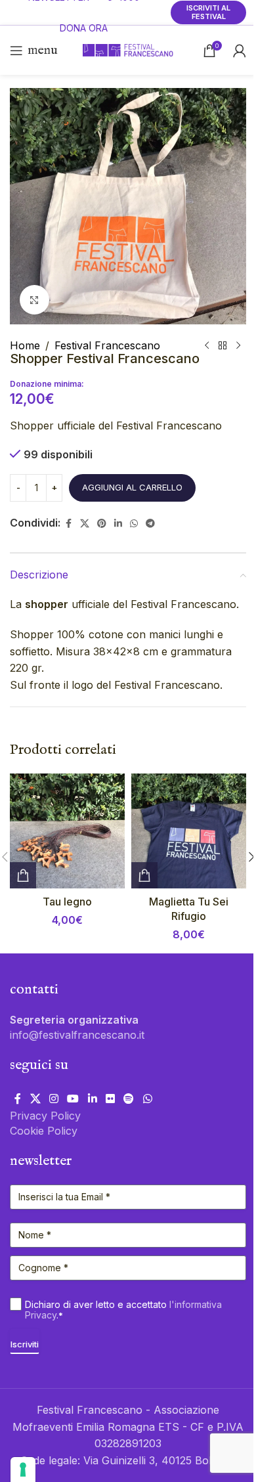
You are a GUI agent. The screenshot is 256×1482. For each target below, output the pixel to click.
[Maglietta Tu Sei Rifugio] (188, 831)
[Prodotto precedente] (207, 346)
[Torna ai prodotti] (222, 346)
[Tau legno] (67, 831)
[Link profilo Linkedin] (118, 524)
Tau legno (67, 901)
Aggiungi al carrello (132, 487)
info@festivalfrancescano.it (77, 1034)
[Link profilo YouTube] (73, 1098)
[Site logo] (128, 49)
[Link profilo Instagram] (53, 1098)
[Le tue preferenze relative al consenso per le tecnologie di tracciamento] (23, 1469)
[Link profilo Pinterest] (101, 524)
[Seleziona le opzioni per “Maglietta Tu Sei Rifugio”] (144, 875)
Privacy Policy (45, 1115)
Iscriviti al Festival (208, 12)
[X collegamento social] (84, 524)
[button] (23, 875)
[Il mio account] (239, 50)
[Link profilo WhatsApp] (134, 524)
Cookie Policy (43, 1130)
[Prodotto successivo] (238, 346)
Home (25, 345)
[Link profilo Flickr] (110, 1098)
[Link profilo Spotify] (129, 1098)
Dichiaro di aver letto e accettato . (123, 1309)
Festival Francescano (107, 345)
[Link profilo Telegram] (150, 524)
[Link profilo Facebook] (68, 524)
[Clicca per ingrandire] (34, 300)
